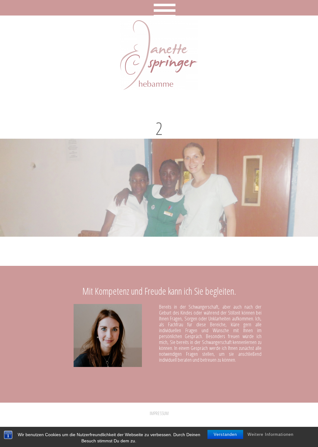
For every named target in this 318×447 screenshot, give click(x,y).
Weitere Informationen (270, 434)
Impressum (159, 413)
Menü (159, 8)
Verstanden (225, 434)
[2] (159, 234)
